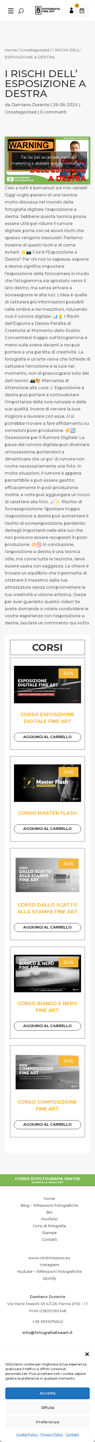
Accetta (47, 1393)
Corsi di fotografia (49, 1226)
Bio (49, 1212)
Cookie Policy (27, 1434)
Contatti (72, 1434)
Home (11, 50)
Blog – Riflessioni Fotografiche (49, 1205)
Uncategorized (35, 50)
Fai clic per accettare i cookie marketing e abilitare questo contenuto (47, 160)
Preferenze (47, 1421)
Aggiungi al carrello (47, 737)
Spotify (49, 1278)
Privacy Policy (52, 1434)
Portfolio (49, 1219)
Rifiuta (47, 1407)
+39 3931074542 (47, 1321)
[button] (87, 1354)
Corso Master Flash (47, 813)
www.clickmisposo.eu (49, 1258)
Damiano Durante (30, 104)
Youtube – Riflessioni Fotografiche (49, 1271)
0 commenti (53, 112)
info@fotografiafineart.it (47, 1332)
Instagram (49, 1264)
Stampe (49, 1232)
